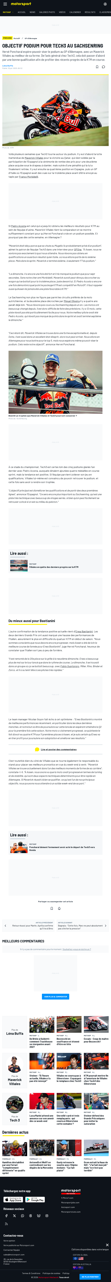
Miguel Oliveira (72, 301)
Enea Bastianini (84, 631)
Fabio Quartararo (69, 666)
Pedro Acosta (18, 226)
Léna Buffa (7, 66)
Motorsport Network (48, 1277)
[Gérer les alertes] (59, 908)
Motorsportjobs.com (70, 1202)
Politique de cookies (51, 1273)
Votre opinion (9, 1240)
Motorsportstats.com (71, 1212)
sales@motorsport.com (13, 1254)
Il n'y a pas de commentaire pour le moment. (55, 949)
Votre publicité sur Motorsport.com (18, 1245)
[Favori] (97, 67)
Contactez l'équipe (11, 1250)
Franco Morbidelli (28, 176)
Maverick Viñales (34, 157)
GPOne (78, 249)
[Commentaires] (104, 67)
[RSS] (6, 1224)
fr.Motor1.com (67, 1198)
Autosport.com (68, 1207)
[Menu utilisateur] (105, 4)
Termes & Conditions (31, 1273)
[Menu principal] (5, 4)
